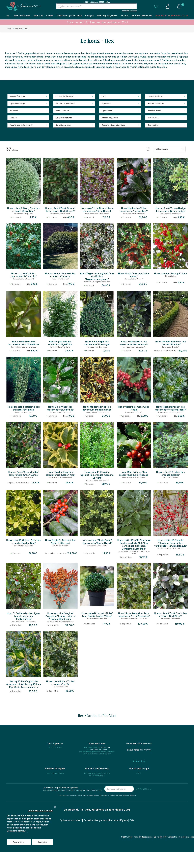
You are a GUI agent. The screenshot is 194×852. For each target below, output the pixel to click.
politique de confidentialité (109, 795)
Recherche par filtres (129, 10)
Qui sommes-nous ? (71, 820)
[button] (156, 6)
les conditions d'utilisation (128, 795)
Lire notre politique (17, 830)
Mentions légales (118, 820)
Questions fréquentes (95, 820)
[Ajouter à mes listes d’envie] (35, 163)
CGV (132, 820)
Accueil (9, 29)
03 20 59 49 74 (104, 747)
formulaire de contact (98, 749)
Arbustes (18, 29)
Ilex (26, 29)
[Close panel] (55, 807)
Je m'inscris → (143, 788)
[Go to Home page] (23, 6)
